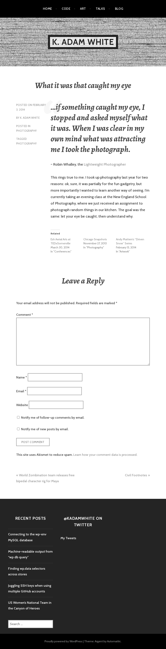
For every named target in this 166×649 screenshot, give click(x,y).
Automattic (114, 641)
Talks (100, 9)
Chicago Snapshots (95, 239)
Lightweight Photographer (105, 164)
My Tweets (68, 538)
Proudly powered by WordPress (63, 641)
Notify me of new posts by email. (44, 429)
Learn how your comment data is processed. (105, 455)
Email (21, 391)
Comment (24, 315)
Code (66, 9)
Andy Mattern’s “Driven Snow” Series (130, 241)
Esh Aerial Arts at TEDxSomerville (60, 241)
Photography (26, 130)
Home (47, 9)
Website (22, 405)
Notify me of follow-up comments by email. (52, 417)
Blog (119, 9)
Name (21, 377)
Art (83, 9)
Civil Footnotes (136, 475)
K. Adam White (83, 42)
